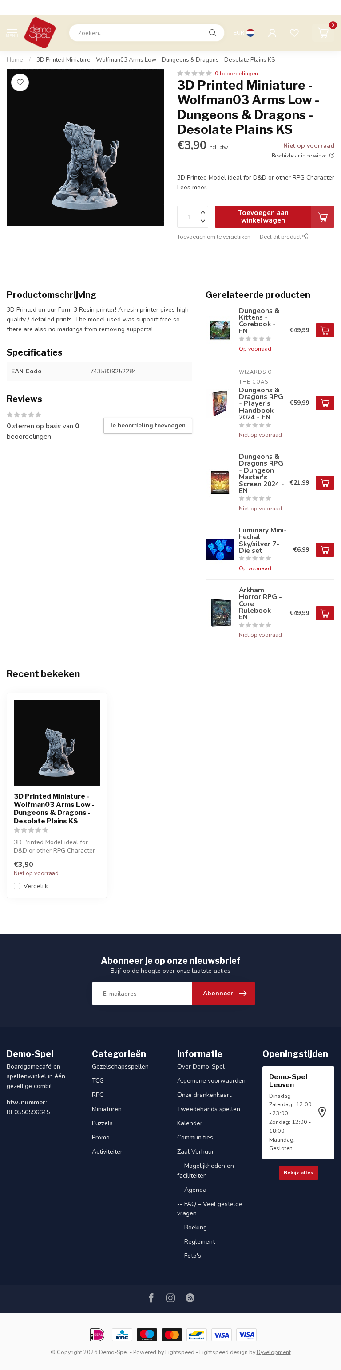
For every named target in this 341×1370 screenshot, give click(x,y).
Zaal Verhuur (195, 1151)
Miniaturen (107, 1109)
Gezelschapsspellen (120, 1066)
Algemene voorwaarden (211, 1080)
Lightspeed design (223, 1352)
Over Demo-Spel (201, 1066)
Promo (101, 1137)
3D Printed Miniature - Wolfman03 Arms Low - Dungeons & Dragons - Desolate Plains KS (155, 60)
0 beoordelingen (236, 73)
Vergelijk (36, 886)
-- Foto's (189, 1256)
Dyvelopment (274, 1352)
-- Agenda (191, 1190)
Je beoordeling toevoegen (148, 426)
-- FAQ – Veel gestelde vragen (209, 1209)
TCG (98, 1080)
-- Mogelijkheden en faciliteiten (205, 1171)
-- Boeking (192, 1227)
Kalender (189, 1123)
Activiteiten (108, 1151)
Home (15, 60)
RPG (98, 1095)
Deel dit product (281, 236)
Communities (195, 1137)
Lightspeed (179, 1352)
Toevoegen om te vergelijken (213, 236)
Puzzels (102, 1123)
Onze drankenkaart (204, 1095)
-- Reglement (196, 1241)
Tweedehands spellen (208, 1109)
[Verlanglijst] (294, 33)
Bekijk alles (298, 1172)
